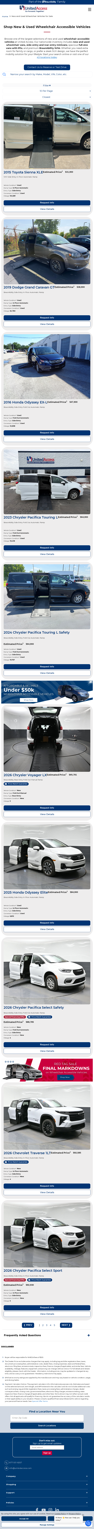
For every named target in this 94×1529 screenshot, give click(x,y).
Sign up (47, 1453)
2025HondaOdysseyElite (26, 892)
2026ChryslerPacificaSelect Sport (33, 1271)
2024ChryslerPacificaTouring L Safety (37, 632)
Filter (47, 86)
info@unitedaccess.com (20, 1468)
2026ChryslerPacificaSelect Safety (34, 1007)
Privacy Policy (75, 1514)
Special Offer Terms (40, 1401)
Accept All (23, 1519)
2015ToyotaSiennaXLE (23, 172)
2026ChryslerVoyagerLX (25, 775)
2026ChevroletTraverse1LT (27, 1153)
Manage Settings (47, 1525)
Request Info (47, 203)
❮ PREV (28, 1325)
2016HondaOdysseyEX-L (25, 402)
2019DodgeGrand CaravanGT (29, 287)
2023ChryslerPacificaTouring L (31, 517)
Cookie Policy (60, 1514)
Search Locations (47, 1425)
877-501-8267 (15, 1462)
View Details (47, 209)
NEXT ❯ (66, 1325)
